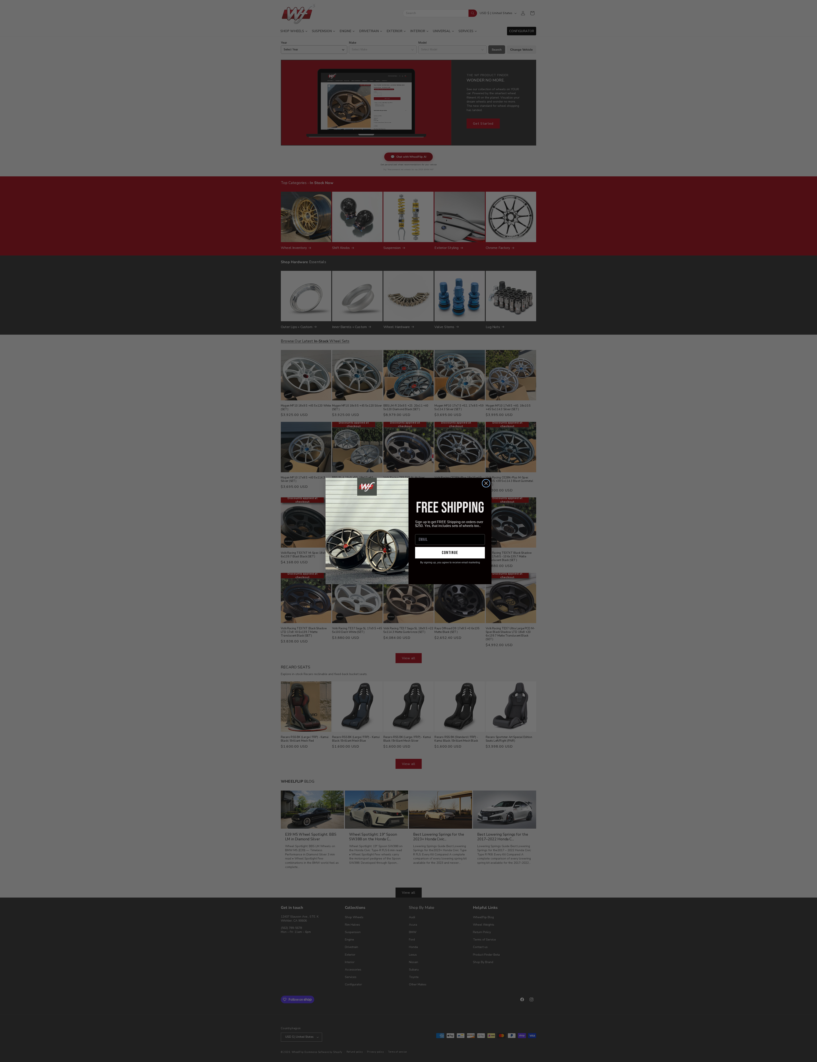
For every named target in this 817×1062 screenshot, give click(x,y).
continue (450, 552)
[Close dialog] (486, 483)
